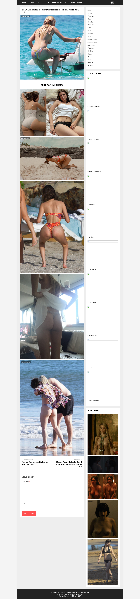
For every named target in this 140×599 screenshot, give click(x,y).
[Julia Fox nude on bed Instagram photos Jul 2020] (52, 112)
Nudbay (24, 3)
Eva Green (91, 204)
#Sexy (89, 19)
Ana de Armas (92, 335)
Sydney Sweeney (93, 139)
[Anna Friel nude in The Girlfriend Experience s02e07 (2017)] (103, 464)
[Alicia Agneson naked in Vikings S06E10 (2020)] (103, 434)
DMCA (74, 596)
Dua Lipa (90, 237)
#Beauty (90, 60)
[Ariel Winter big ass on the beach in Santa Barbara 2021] (52, 408)
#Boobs (90, 22)
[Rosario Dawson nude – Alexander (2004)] (103, 486)
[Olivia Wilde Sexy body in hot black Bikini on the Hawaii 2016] (103, 562)
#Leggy (90, 33)
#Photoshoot (92, 39)
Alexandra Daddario (94, 106)
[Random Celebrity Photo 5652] (52, 316)
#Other (90, 65)
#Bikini (90, 10)
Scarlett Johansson (94, 172)
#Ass (89, 28)
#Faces (90, 54)
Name (23, 504)
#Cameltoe (91, 25)
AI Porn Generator (77, 3)
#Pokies (90, 51)
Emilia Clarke (92, 270)
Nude (33, 3)
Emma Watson (93, 302)
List (47, 3)
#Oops (90, 13)
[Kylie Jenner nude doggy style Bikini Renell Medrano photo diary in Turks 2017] (52, 158)
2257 (79, 596)
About (69, 596)
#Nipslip (90, 36)
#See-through (92, 42)
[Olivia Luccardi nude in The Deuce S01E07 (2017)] (103, 519)
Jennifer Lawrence (94, 368)
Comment (26, 482)
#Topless (91, 48)
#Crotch (90, 63)
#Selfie (90, 57)
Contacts (62, 596)
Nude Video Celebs (59, 3)
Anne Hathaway (93, 401)
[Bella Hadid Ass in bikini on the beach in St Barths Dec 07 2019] (52, 227)
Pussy (40, 3)
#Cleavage (91, 45)
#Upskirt (91, 16)
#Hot (89, 31)
